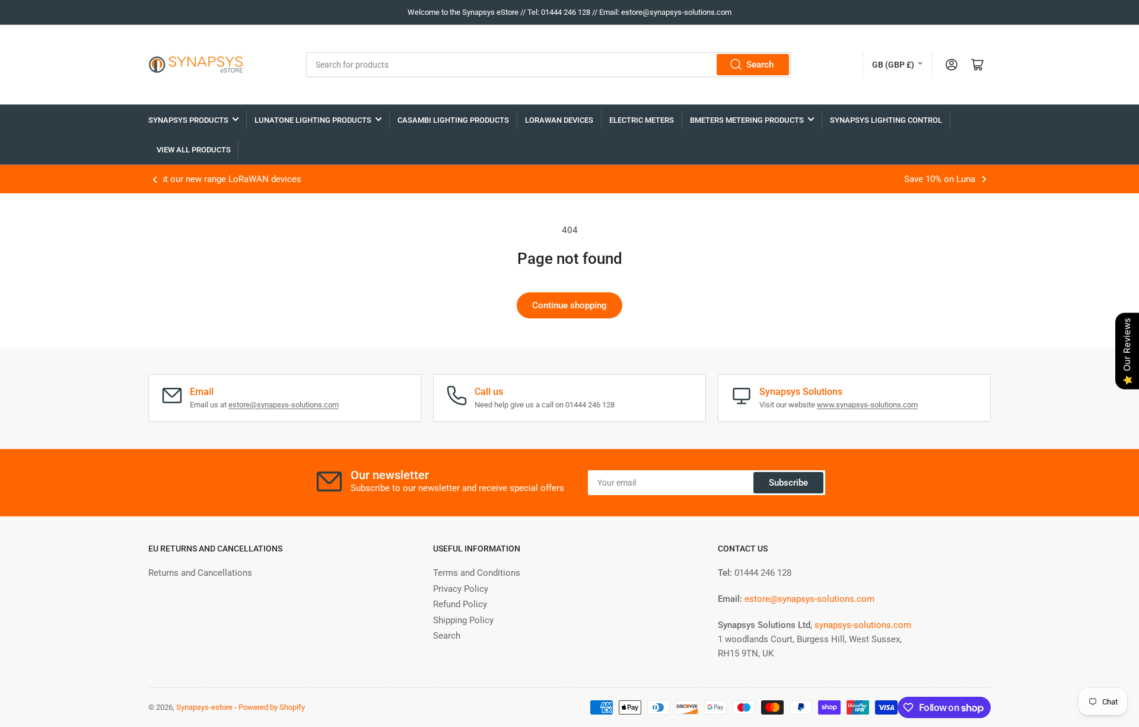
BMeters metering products (747, 120)
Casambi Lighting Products (453, 120)
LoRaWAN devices (559, 120)
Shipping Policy (463, 620)
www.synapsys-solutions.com (867, 404)
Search (760, 64)
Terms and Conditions (476, 572)
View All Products (194, 149)
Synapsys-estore (204, 707)
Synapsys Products (188, 120)
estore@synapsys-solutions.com (283, 404)
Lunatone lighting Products (312, 120)
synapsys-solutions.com (863, 625)
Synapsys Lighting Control (886, 120)
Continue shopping (569, 305)
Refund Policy (460, 604)
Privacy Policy (460, 588)
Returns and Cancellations (200, 572)
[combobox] (548, 64)
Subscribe (788, 482)
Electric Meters (641, 120)
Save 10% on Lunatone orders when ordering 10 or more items (612, 179)
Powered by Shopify (271, 707)
